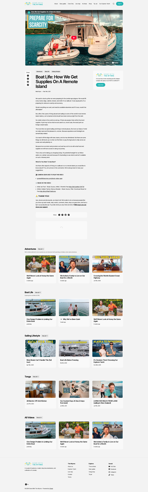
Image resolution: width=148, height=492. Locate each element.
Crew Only (71, 3)
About (56, 3)
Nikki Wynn (38, 91)
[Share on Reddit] (28, 82)
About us (70, 466)
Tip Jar (95, 3)
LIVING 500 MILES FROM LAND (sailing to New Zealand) (105, 402)
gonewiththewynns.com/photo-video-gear (49, 178)
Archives (84, 3)
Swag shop (92, 472)
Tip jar (90, 474)
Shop (90, 3)
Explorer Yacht (72, 469)
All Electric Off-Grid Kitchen (37, 401)
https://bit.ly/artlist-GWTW (76, 187)
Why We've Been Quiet (71, 319)
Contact (70, 474)
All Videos (29, 417)
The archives (92, 466)
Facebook (113, 469)
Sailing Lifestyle (56, 71)
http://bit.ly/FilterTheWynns (48, 191)
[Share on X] (28, 76)
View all (40, 249)
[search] (113, 3)
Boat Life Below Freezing (69, 360)
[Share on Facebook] (28, 79)
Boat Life (47, 71)
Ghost (51, 488)
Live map (77, 3)
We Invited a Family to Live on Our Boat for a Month (72, 277)
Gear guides (63, 3)
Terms (69, 477)
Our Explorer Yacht (104, 3)
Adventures (39, 71)
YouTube (113, 466)
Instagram (113, 472)
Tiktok (112, 475)
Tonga (28, 376)
